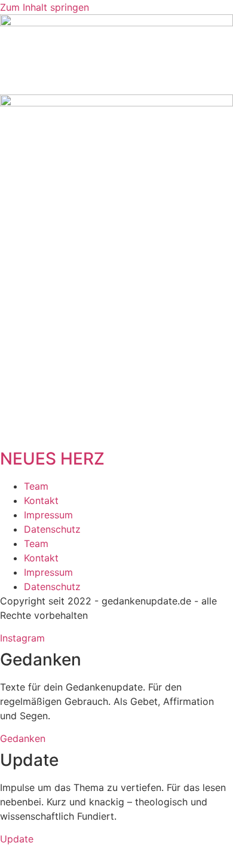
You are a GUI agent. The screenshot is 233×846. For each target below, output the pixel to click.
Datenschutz (52, 529)
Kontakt (41, 500)
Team (36, 486)
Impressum (48, 515)
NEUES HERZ (52, 458)
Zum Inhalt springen (44, 7)
